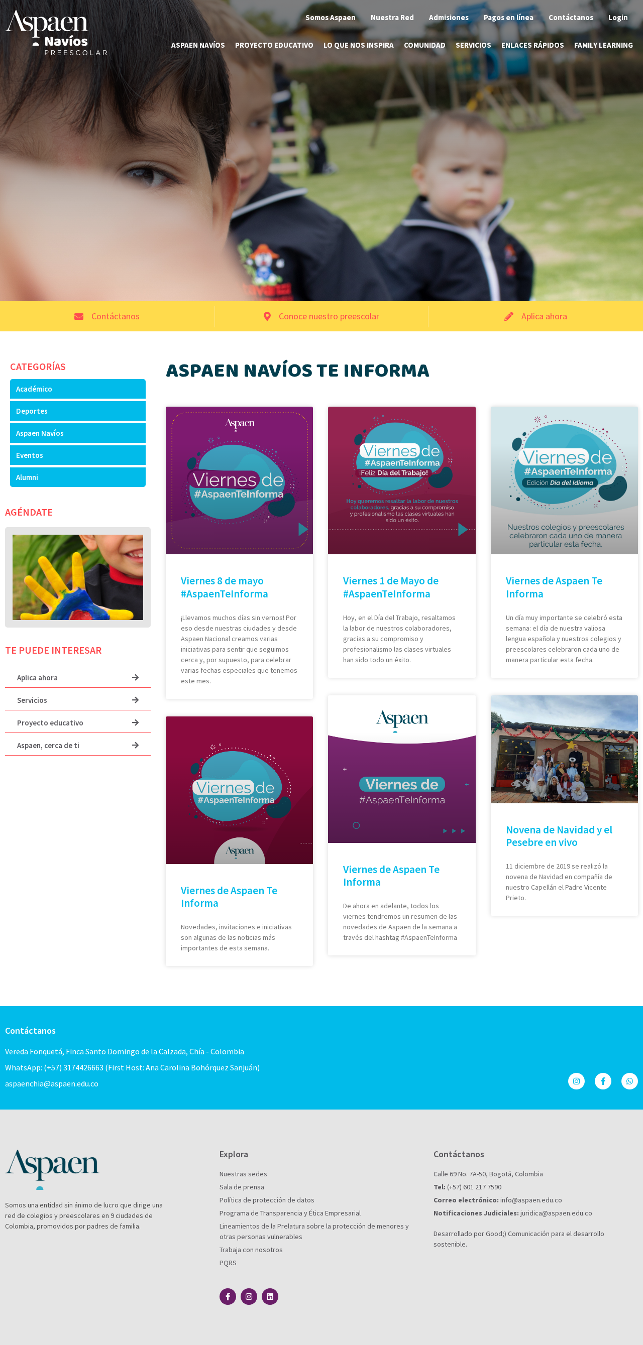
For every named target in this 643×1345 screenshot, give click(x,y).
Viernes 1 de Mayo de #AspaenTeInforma (391, 587)
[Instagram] (576, 1081)
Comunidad (425, 45)
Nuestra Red (392, 17)
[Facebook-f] (603, 1081)
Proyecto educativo (274, 45)
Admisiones (449, 17)
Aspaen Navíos (198, 45)
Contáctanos (571, 17)
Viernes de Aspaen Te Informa (554, 587)
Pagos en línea (508, 17)
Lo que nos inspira (359, 45)
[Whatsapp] (629, 1081)
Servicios (473, 45)
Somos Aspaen (330, 17)
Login (618, 17)
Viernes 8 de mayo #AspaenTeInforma (224, 587)
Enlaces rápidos (532, 45)
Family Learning (603, 45)
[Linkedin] (270, 1296)
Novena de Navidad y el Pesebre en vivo (559, 836)
